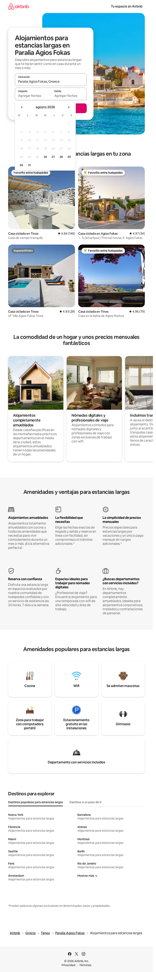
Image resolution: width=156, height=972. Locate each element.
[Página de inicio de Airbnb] (18, 6)
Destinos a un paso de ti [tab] (85, 802)
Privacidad (68, 965)
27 (53, 157)
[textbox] (33, 95)
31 (29, 165)
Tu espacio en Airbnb (126, 6)
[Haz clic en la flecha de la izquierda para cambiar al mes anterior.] (22, 107)
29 (69, 157)
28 (61, 157)
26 (45, 157)
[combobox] (50, 81)
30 (21, 165)
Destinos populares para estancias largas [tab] (35, 802)
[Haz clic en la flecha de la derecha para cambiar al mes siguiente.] (68, 107)
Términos (85, 965)
